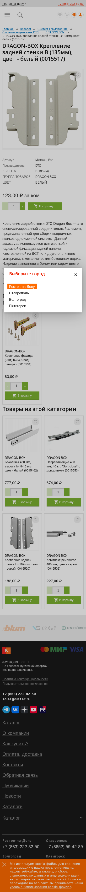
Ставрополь (19, 292)
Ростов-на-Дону (22, 286)
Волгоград (17, 299)
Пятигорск (17, 305)
